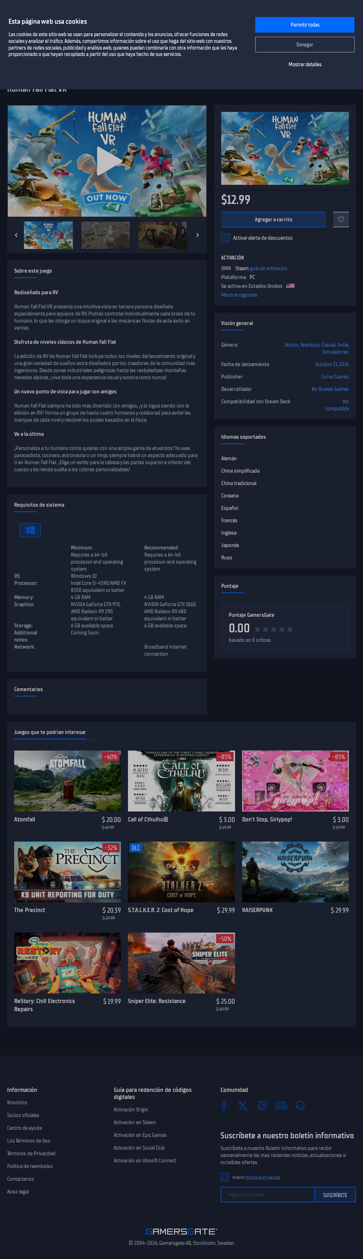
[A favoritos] (341, 219)
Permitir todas (305, 25)
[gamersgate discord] (281, 1106)
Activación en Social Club (139, 1147)
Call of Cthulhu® (148, 819)
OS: (17, 576)
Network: (24, 646)
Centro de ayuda (24, 1128)
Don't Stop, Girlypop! (267, 819)
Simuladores (335, 351)
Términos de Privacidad (31, 1153)
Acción (291, 344)
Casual (328, 344)
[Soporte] (300, 1105)
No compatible (337, 405)
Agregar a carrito (274, 219)
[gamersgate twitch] (262, 1105)
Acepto (256, 1177)
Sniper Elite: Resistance (157, 1001)
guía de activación (268, 268)
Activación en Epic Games (140, 1135)
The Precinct (29, 910)
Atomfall (24, 819)
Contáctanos (20, 1179)
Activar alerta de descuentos (263, 237)
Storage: (23, 625)
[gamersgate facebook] (223, 1105)
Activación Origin (131, 1109)
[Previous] (16, 235)
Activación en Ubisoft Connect (145, 1160)
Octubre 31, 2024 (332, 364)
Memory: (24, 597)
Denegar (304, 44)
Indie (342, 344)
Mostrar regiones (239, 294)
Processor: (26, 583)
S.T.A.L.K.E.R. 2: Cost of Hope (161, 910)
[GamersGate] (181, 1236)
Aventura (310, 344)
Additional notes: (25, 636)
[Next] (197, 235)
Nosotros (17, 1102)
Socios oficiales (23, 1115)
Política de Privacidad (262, 1177)
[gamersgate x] (242, 1105)
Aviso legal (18, 1191)
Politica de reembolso (30, 1166)
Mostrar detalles (305, 64)
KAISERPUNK (257, 910)
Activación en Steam (135, 1122)
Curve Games (335, 376)
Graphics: (24, 604)
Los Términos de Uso (28, 1140)
